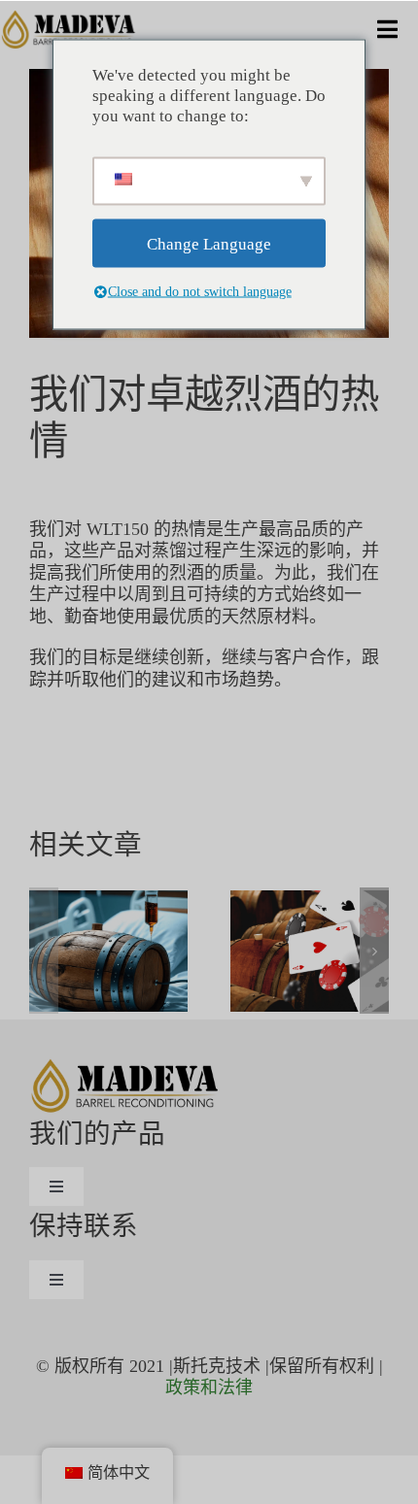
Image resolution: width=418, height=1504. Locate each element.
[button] (43, 950)
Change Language (209, 243)
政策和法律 (209, 1387)
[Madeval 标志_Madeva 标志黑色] (69, 18)
